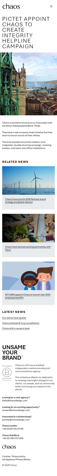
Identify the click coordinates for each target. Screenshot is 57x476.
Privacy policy (18, 456)
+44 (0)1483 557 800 (12, 438)
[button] (51, 6)
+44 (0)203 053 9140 (12, 428)
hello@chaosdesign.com (14, 400)
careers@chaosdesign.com (16, 410)
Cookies (6, 456)
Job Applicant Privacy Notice (16, 459)
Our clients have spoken (14, 317)
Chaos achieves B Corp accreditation (20, 323)
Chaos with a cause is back (16, 328)
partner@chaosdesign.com (16, 419)
